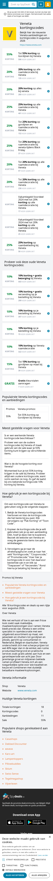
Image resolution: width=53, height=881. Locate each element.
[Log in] (48, 4)
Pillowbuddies (13, 763)
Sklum (8, 768)
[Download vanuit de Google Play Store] (36, 822)
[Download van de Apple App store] (15, 822)
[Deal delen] (41, 4)
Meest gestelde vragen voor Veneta (25, 592)
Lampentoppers (14, 758)
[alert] (26, 857)
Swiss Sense (12, 773)
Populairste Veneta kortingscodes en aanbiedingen (25, 586)
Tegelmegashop (14, 778)
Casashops (11, 739)
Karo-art (9, 753)
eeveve (9, 748)
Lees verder (43, 855)
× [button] (50, 837)
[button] (26, 869)
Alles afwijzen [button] (39, 875)
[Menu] (4, 4)
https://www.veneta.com (31, 45)
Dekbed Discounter (16, 744)
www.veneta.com (27, 690)
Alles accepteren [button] (15, 875)
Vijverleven (11, 783)
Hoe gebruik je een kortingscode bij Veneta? (25, 599)
